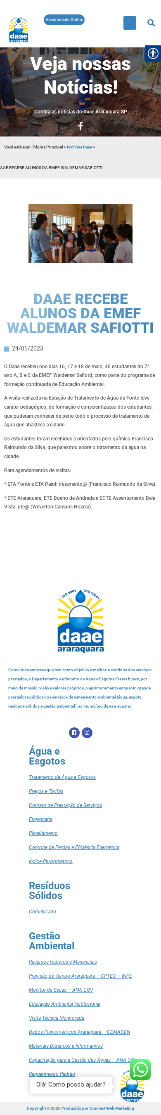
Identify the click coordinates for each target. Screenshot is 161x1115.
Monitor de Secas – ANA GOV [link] (61, 990)
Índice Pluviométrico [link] (51, 861)
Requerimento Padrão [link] (52, 1074)
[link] (18, 30)
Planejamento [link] (43, 833)
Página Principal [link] (48, 147)
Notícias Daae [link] (79, 147)
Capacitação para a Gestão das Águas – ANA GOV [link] (83, 1060)
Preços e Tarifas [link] (46, 791)
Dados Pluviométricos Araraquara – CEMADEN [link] (79, 1032)
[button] (129, 23)
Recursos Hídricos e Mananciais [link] (63, 962)
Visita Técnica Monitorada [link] (56, 1018)
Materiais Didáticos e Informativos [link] (66, 1046)
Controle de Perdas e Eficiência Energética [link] (74, 847)
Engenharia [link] (40, 819)
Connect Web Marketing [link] (112, 1108)
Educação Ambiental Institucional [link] (64, 1004)
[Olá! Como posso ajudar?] (132, 1086)
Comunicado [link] (42, 912)
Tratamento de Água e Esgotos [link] (62, 777)
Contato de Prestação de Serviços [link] (65, 805)
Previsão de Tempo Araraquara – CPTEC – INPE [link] (80, 976)
